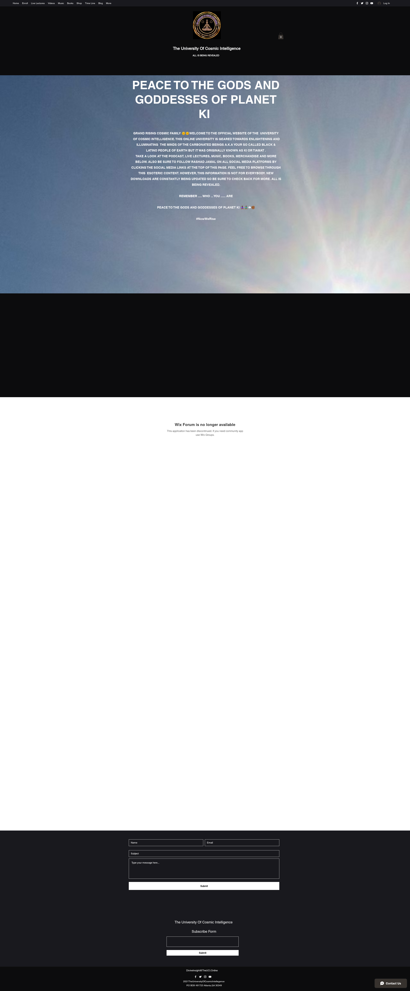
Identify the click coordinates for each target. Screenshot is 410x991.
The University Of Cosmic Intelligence (207, 48)
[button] (281, 36)
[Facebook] (357, 3)
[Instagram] (367, 3)
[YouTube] (371, 3)
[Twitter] (362, 3)
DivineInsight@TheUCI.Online (202, 970)
